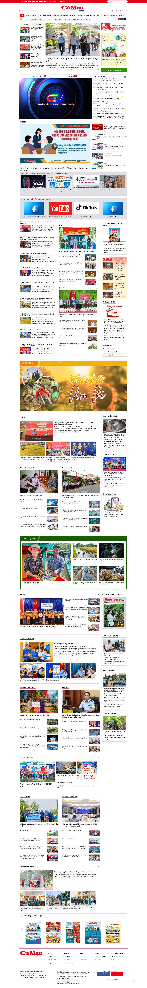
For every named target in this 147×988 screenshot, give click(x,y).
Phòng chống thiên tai (110, 713)
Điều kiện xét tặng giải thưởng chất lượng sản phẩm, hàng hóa (114, 147)
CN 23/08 (118, 79)
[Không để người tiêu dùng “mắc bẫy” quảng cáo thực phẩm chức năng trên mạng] (81, 701)
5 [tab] (118, 64)
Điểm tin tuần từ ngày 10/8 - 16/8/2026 (115, 137)
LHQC (63, 1)
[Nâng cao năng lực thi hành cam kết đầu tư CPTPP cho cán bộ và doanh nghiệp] (81, 810)
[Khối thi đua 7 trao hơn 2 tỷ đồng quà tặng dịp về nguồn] (78, 301)
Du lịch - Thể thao (109, 15)
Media (23, 122)
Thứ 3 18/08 (98, 79)
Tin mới (26, 24)
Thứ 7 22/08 (114, 79)
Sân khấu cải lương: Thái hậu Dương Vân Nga (109, 96)
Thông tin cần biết (109, 302)
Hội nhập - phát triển (69, 796)
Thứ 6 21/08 (110, 79)
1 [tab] (108, 64)
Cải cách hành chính (53, 15)
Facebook (103, 974)
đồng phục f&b (107, 345)
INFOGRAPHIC (83, 959)
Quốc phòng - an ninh (27, 867)
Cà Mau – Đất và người (86, 216)
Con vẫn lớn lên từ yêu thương (82, 190)
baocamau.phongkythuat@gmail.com (68, 983)
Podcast (25, 173)
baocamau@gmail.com (67, 982)
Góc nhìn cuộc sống (109, 494)
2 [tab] (111, 64)
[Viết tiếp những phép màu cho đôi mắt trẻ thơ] (111, 550)
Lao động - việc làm (27, 638)
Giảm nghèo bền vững (110, 636)
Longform (44, 363)
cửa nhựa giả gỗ (108, 355)
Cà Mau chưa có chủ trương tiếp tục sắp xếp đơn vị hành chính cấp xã (72, 19)
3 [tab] (113, 64)
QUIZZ (112, 959)
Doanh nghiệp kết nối (110, 416)
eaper (56, 1)
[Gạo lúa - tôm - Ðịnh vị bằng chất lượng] (85, 550)
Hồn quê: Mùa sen (101, 101)
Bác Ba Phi (34, 173)
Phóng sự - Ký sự (108, 454)
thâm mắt (110, 348)
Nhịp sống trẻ (120, 15)
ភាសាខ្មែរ (21, 1)
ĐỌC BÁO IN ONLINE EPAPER (112, 594)
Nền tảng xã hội (29, 199)
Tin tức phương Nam (34, 216)
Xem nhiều (38, 24)
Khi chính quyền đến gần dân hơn (30, 190)
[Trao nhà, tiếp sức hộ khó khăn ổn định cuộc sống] (77, 238)
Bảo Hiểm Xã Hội (108, 153)
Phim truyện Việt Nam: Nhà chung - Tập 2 (108, 98)
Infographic (63, 363)
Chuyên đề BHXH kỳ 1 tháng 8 (113, 156)
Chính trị (33, 15)
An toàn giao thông (109, 670)
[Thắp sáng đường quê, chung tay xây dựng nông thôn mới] (39, 810)
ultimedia (48, 1)
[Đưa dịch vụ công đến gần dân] (39, 481)
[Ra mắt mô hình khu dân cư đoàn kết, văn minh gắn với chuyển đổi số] (81, 481)
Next (99, 35)
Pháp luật (86, 15)
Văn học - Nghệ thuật (60, 173)
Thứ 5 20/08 (106, 79)
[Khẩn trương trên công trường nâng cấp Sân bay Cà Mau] (85, 573)
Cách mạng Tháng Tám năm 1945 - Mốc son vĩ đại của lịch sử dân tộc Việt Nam (115, 128)
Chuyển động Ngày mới (103, 111)
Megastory (53, 363)
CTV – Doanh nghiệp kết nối (60, 216)
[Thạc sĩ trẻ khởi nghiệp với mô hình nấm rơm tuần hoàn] (111, 573)
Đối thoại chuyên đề (45, 173)
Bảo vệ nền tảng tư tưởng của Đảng (113, 224)
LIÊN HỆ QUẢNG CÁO (69, 963)
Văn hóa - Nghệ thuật (96, 15)
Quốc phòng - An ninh (75, 15)
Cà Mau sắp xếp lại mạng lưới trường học (114, 166)
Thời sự (27, 15)
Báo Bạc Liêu (112, 216)
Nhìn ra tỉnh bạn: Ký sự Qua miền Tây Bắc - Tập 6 (110, 108)
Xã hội (44, 15)
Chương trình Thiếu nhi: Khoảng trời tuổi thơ (108, 113)
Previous (47, 35)
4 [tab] (116, 64)
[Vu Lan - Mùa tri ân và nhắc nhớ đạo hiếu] (39, 701)
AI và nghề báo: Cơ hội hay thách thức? (58, 190)
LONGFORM (67, 959)
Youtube (117, 974)
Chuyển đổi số (64, 15)
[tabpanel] (114, 49)
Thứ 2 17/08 (94, 79)
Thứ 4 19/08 (102, 79)
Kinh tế (39, 15)
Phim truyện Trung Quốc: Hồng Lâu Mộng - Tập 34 (110, 92)
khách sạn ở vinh (113, 352)
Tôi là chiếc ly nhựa (105, 190)
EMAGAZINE (98, 959)
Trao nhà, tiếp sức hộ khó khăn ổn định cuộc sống (38, 19)
